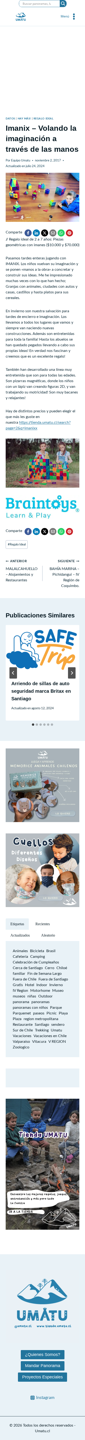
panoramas (40, 1002)
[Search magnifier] (63, 3)
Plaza (17, 1019)
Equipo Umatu (20, 160)
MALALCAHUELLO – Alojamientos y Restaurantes (22, 571)
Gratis (18, 985)
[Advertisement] (42, 71)
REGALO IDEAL (44, 118)
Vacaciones (22, 1036)
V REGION (57, 1041)
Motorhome (40, 990)
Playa (63, 1013)
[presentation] (42, 649)
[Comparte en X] (44, 232)
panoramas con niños (30, 1007)
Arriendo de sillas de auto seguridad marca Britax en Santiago (41, 691)
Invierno (56, 985)
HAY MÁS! (24, 118)
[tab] (33, 724)
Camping (37, 957)
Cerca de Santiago (28, 968)
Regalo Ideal (17, 544)
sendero (57, 1024)
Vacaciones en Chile (50, 1036)
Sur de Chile (23, 1030)
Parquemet (22, 1013)
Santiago (42, 1024)
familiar (19, 973)
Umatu (56, 1030)
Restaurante (23, 1024)
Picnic (52, 1013)
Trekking (42, 1030)
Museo (58, 990)
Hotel (29, 985)
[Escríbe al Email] (52, 232)
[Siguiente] (72, 673)
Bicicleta (37, 951)
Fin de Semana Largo (44, 973)
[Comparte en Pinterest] (69, 232)
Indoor (41, 985)
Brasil (50, 951)
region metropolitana (41, 1019)
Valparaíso (21, 1041)
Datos (10, 118)
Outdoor (45, 996)
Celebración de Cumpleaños (36, 962)
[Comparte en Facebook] (28, 232)
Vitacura (39, 1041)
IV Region (20, 990)
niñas (31, 996)
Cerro (49, 968)
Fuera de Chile (24, 979)
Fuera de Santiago (53, 979)
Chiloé (61, 968)
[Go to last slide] (13, 673)
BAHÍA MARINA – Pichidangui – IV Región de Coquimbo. (64, 574)
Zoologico (21, 1047)
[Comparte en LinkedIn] (36, 232)
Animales (20, 951)
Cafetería (20, 957)
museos (19, 996)
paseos (38, 1013)
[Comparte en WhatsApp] (61, 232)
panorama (21, 1002)
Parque (56, 1007)
